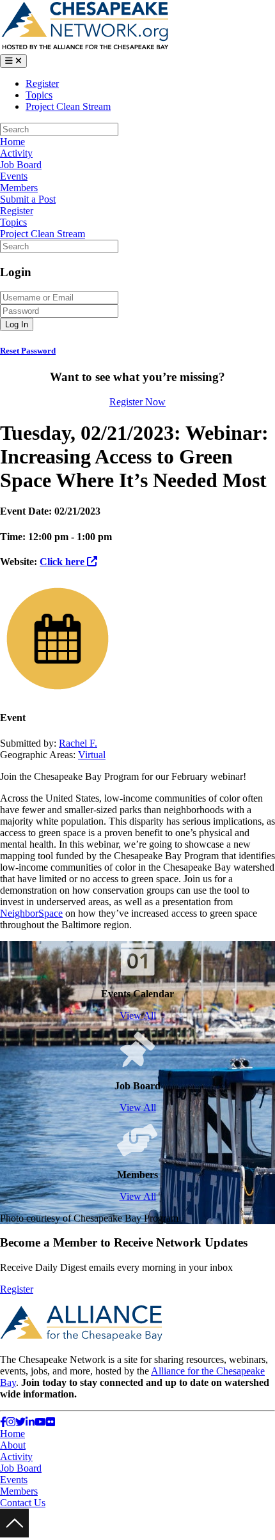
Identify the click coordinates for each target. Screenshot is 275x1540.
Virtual (92, 754)
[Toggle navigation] (13, 61)
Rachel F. (78, 743)
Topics (39, 94)
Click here (63, 561)
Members (19, 187)
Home (12, 141)
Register (42, 83)
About (13, 1445)
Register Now (137, 401)
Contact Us (22, 1502)
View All (138, 1015)
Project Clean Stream (68, 106)
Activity (16, 153)
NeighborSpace (31, 913)
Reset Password (28, 350)
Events (14, 176)
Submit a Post (28, 199)
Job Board (21, 164)
